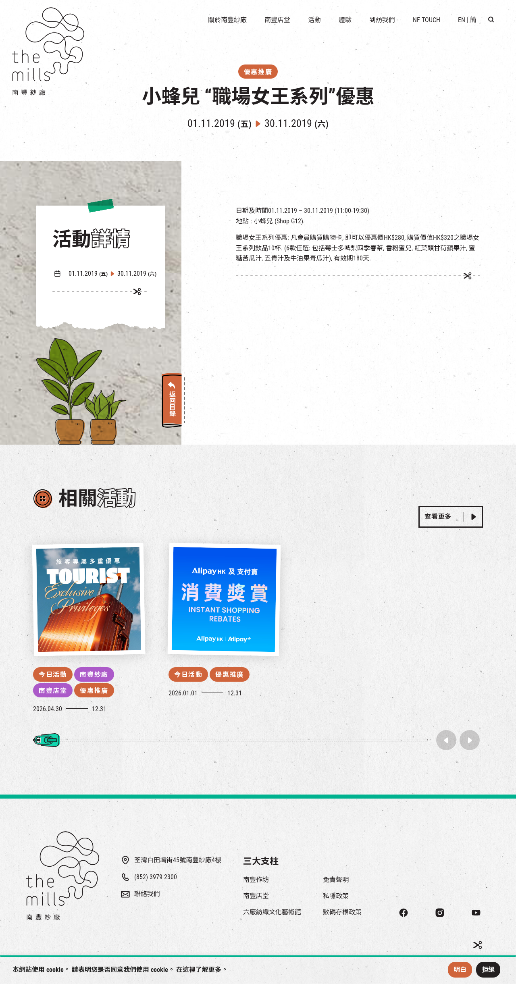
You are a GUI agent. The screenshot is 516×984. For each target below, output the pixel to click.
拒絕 (488, 970)
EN (461, 20)
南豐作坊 (256, 880)
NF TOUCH (426, 20)
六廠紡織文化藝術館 (272, 912)
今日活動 (53, 674)
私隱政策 (336, 896)
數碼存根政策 (342, 912)
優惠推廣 (94, 691)
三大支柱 (261, 861)
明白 (460, 970)
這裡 (189, 970)
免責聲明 (336, 880)
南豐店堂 (53, 691)
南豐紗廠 (94, 674)
